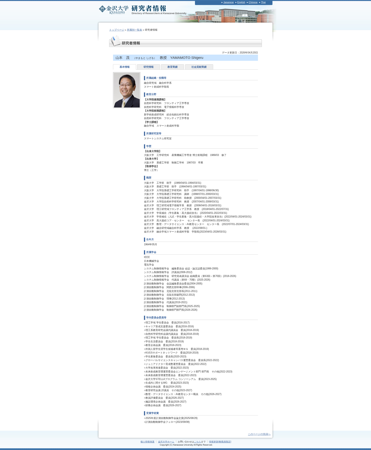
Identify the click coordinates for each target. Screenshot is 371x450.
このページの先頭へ (259, 434)
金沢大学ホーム (166, 441)
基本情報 (125, 66)
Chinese (253, 2)
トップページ (116, 29)
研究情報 (149, 66)
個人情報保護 (147, 441)
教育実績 (173, 66)
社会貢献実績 (199, 66)
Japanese (228, 2)
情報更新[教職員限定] (220, 441)
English (241, 2)
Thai (263, 2)
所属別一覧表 (134, 29)
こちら (197, 441)
